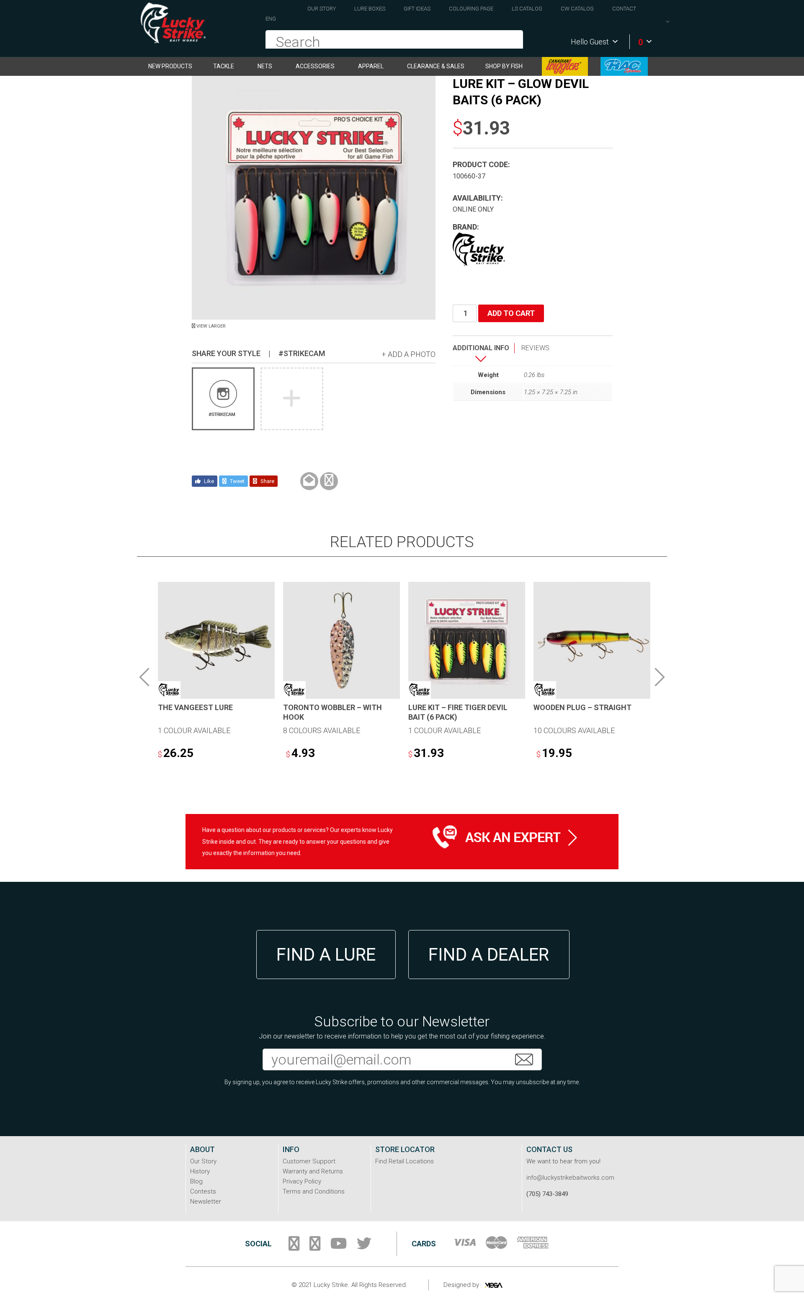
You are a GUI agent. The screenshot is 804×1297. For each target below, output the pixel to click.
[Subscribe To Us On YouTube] (338, 1246)
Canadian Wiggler (565, 66)
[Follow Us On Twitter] (364, 1246)
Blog (196, 1181)
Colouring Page (471, 8)
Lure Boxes (369, 8)
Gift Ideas (417, 8)
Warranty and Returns (313, 1171)
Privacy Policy (302, 1181)
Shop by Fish (504, 66)
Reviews (535, 348)
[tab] (484, 354)
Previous (144, 677)
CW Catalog (577, 8)
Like (208, 481)
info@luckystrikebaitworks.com (570, 1177)
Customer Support (309, 1161)
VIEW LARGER (210, 326)
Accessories (315, 66)
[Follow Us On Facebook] (294, 1246)
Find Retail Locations (404, 1161)
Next (659, 677)
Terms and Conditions (314, 1191)
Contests (203, 1191)
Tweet (237, 481)
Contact (624, 8)
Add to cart (511, 313)
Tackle (223, 66)
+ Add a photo (408, 354)
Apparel (371, 66)
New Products (170, 66)
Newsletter (205, 1201)
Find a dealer (488, 954)
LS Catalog (527, 8)
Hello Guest (590, 41)
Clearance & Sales (435, 66)
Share (266, 481)
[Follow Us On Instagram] (314, 1246)
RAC (624, 66)
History (200, 1171)
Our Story (321, 8)
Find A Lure (326, 954)
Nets (265, 66)
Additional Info (481, 348)
